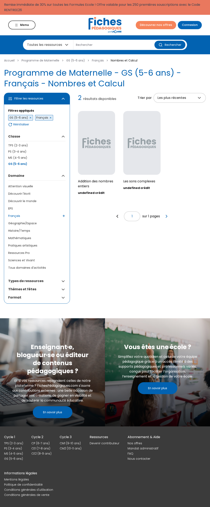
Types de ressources (25, 281)
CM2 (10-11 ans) (70, 448)
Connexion (190, 25)
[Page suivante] (166, 216)
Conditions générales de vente (26, 495)
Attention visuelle (20, 186)
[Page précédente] (117, 216)
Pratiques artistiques (22, 245)
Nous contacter (139, 459)
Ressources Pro (19, 253)
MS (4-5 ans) (17, 158)
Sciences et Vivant (21, 260)
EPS (10, 208)
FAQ (130, 453)
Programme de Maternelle (40, 60)
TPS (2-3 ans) (18, 145)
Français (98, 60)
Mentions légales (16, 479)
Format (14, 297)
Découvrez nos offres (156, 25)
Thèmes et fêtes (22, 289)
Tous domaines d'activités (27, 268)
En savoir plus (52, 412)
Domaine (16, 175)
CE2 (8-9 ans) (41, 453)
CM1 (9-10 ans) (70, 443)
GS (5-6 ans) (75, 60)
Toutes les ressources (44, 44)
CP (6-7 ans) (40, 443)
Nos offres (135, 443)
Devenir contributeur (104, 443)
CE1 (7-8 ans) (40, 448)
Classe (14, 136)
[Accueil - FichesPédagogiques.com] (105, 25)
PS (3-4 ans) (17, 151)
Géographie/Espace (22, 223)
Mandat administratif (143, 448)
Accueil (9, 60)
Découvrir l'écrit (19, 194)
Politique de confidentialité (23, 485)
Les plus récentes (172, 97)
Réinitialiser (21, 124)
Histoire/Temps (19, 231)
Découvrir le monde (22, 201)
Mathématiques (19, 238)
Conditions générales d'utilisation (28, 490)
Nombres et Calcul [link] (124, 60)
